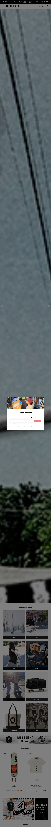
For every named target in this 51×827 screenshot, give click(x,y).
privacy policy (34, 423)
